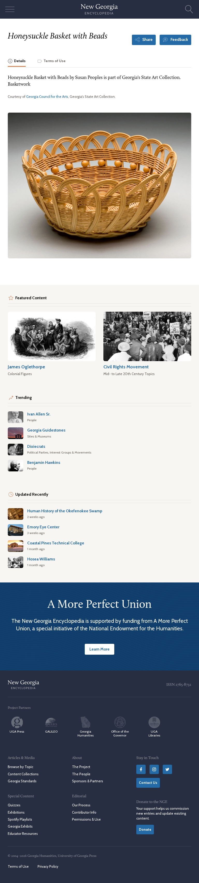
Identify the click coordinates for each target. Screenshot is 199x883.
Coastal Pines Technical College (55, 543)
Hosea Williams (41, 559)
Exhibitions (16, 812)
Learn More (99, 649)
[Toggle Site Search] (189, 9)
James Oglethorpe (26, 366)
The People (81, 774)
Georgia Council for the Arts (47, 96)
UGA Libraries (154, 733)
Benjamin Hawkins (43, 462)
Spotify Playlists (20, 819)
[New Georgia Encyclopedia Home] (99, 9)
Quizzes (14, 805)
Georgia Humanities (85, 733)
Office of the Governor (120, 733)
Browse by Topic (20, 767)
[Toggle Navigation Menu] (10, 9)
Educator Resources (23, 833)
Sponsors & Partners (87, 781)
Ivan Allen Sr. (39, 414)
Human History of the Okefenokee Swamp (64, 510)
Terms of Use (18, 866)
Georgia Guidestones (46, 430)
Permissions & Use (86, 819)
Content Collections (23, 774)
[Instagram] (154, 769)
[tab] (17, 61)
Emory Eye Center (43, 526)
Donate (145, 829)
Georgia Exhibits (20, 826)
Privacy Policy (48, 866)
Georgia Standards (22, 781)
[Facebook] (141, 769)
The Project (81, 767)
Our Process (81, 805)
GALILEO (51, 731)
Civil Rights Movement (126, 366)
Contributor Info (84, 812)
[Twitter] (167, 769)
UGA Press (17, 731)
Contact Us (148, 782)
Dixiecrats (36, 446)
